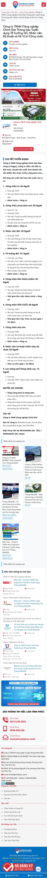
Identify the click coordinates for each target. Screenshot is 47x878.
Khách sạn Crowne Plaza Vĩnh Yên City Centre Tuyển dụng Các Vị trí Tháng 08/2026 (28, 668)
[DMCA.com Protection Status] (8, 783)
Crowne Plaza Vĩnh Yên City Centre (15, 663)
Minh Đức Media (16, 858)
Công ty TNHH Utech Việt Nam (13, 642)
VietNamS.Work (10, 829)
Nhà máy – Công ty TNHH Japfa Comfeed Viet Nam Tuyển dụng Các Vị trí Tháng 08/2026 (28, 603)
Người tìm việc (13, 875)
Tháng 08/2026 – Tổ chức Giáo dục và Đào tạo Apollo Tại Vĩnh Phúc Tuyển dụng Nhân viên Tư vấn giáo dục (11, 507)
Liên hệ (7, 798)
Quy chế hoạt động (12, 820)
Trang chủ (5, 12)
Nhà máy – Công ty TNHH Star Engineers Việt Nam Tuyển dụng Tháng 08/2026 (27, 582)
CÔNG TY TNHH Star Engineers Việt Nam (17, 577)
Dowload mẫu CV (11, 791)
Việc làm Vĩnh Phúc (11, 841)
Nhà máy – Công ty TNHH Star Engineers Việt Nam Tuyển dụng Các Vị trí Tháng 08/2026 (11, 547)
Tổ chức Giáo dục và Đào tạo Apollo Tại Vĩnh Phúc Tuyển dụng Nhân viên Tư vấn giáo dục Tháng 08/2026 (29, 627)
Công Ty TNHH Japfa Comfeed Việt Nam (16, 598)
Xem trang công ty (22, 149)
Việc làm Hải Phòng (12, 837)
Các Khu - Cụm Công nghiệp (22, 12)
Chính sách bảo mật (12, 812)
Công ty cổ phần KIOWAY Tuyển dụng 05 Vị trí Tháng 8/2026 (11, 460)
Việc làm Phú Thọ (11, 833)
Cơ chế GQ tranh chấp (13, 816)
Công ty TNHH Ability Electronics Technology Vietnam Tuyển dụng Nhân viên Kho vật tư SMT (34, 470)
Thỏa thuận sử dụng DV (13, 808)
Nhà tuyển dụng (36, 875)
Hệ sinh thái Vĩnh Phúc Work (15, 795)
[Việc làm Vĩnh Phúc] (23, 4)
